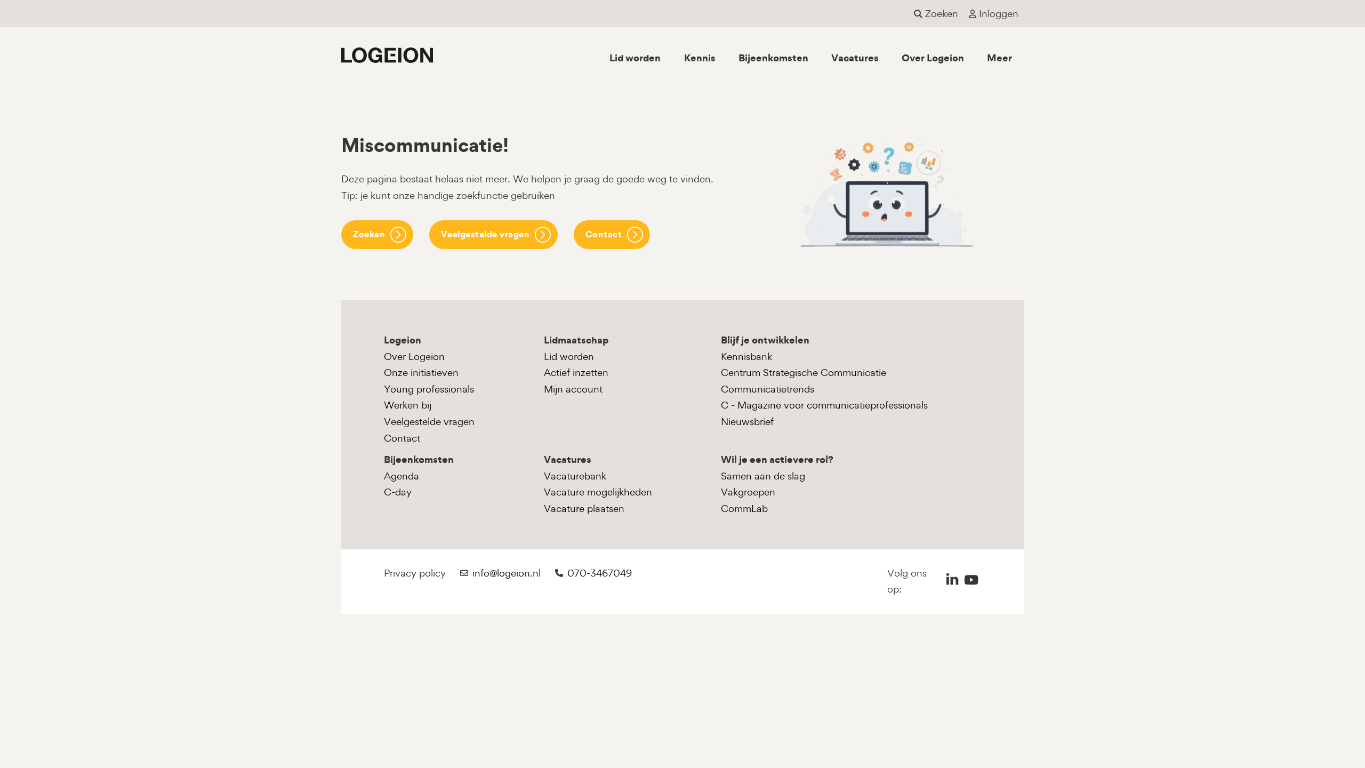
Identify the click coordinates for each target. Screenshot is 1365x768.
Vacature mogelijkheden (598, 492)
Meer (999, 58)
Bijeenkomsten (773, 58)
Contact (603, 234)
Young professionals (429, 389)
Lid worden (635, 58)
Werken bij (407, 405)
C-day (398, 492)
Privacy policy (415, 573)
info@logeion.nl (506, 573)
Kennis (700, 58)
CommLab (744, 508)
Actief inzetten (576, 372)
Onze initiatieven (421, 372)
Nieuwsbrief (747, 421)
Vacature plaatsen (584, 508)
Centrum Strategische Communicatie (803, 372)
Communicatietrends (767, 389)
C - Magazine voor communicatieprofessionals (824, 405)
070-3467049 (599, 573)
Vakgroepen (748, 492)
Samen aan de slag (763, 476)
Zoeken (369, 234)
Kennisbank (746, 356)
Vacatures (855, 58)
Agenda (401, 476)
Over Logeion (933, 58)
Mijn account (573, 389)
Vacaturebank (575, 476)
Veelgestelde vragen (485, 234)
